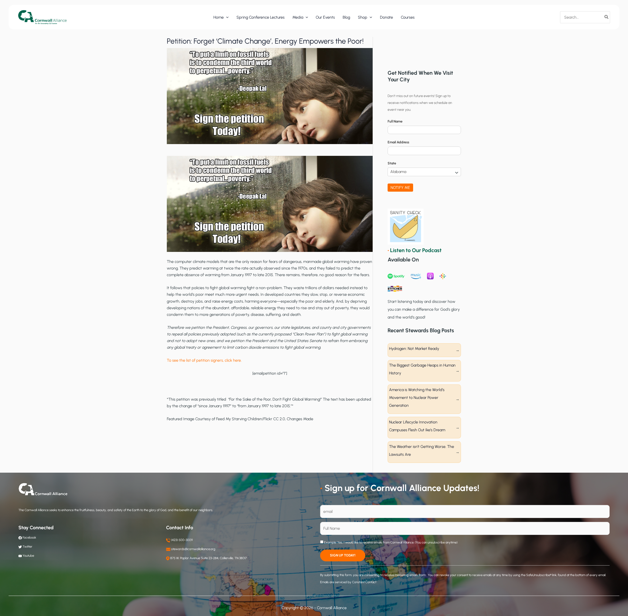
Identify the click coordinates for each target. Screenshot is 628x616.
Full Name (395, 121)
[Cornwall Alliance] (42, 17)
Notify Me (400, 187)
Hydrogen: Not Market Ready (414, 348)
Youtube (28, 555)
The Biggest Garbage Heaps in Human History (422, 369)
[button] (226, 17)
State (392, 163)
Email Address (398, 142)
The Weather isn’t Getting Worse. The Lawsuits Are (421, 450)
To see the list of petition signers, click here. (204, 360)
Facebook (29, 537)
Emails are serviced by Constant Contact (348, 582)
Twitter (27, 546)
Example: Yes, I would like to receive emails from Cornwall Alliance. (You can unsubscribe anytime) (390, 542)
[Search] (606, 17)
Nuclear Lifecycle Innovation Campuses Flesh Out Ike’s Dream (417, 426)
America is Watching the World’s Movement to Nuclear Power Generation (417, 397)
